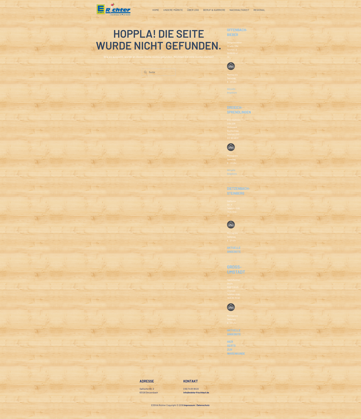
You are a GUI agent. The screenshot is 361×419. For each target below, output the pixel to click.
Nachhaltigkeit (239, 9)
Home (155, 9)
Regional (259, 9)
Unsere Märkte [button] (173, 9)
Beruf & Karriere (214, 9)
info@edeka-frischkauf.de (196, 392)
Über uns (193, 9)
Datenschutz (203, 405)
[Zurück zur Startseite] (113, 10)
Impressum (189, 405)
